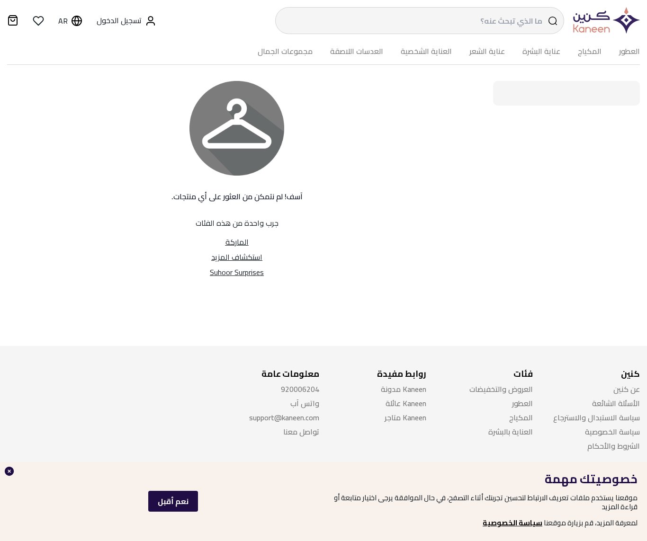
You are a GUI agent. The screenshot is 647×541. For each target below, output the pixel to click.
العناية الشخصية (426, 51)
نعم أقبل (173, 501)
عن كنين (626, 389)
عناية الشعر (487, 51)
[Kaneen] (604, 20)
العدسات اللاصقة (356, 51)
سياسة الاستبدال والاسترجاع (596, 418)
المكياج (590, 51)
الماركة (237, 242)
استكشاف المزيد (236, 257)
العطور (629, 51)
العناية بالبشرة (510, 432)
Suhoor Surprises (237, 272)
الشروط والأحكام (613, 446)
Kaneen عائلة (406, 403)
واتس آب (304, 403)
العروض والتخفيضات (501, 389)
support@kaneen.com (284, 418)
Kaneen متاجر (405, 418)
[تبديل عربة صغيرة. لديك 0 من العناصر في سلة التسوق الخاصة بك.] (12, 22)
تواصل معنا (301, 432)
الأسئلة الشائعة (616, 403)
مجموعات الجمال (285, 51)
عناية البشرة (541, 51)
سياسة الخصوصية (512, 523)
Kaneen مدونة (403, 389)
